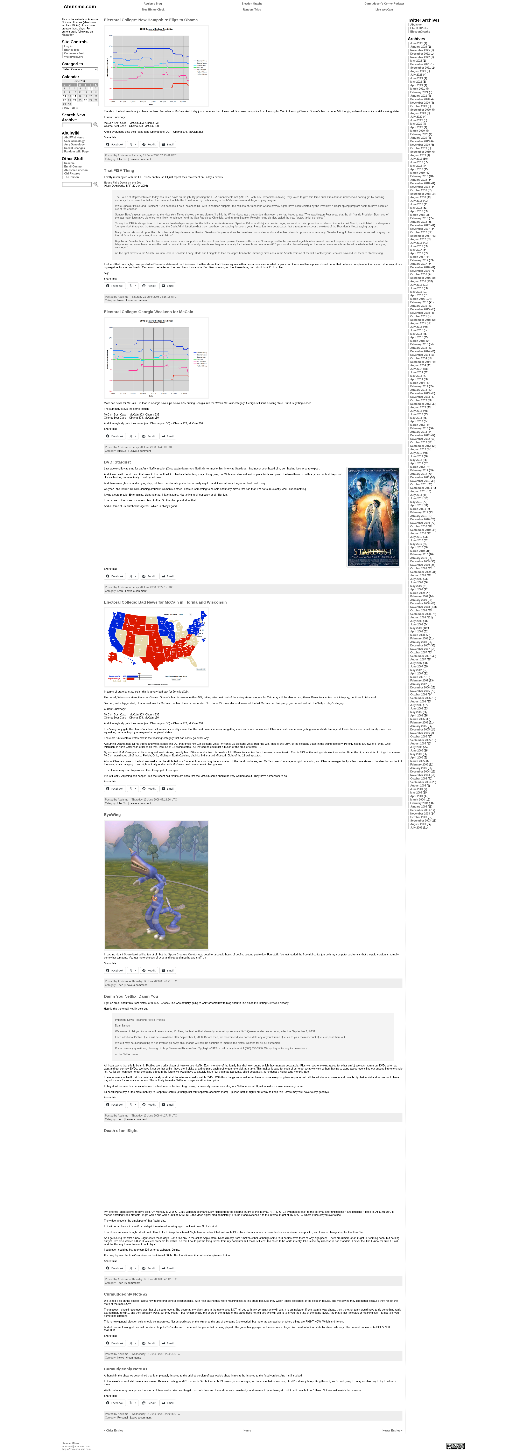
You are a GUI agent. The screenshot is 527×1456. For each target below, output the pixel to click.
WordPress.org (73, 56)
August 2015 (418, 323)
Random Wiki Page (76, 151)
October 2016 (418, 274)
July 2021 (416, 74)
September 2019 (420, 151)
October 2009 (418, 568)
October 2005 (418, 736)
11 (80, 92)
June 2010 (416, 540)
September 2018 (420, 193)
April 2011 (416, 505)
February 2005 (419, 764)
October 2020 (418, 106)
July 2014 (416, 368)
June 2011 (416, 498)
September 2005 (420, 740)
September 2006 (420, 698)
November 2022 (420, 57)
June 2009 (416, 582)
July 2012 (416, 452)
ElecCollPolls (419, 28)
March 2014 (417, 382)
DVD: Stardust (117, 462)
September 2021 (420, 67)
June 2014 (416, 372)
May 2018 (416, 207)
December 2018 (420, 183)
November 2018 (420, 186)
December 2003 (420, 810)
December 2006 (420, 687)
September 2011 (420, 487)
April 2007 (416, 673)
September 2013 (420, 403)
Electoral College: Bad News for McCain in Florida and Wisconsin (165, 602)
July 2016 (416, 284)
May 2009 (416, 586)
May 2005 (416, 754)
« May (65, 107)
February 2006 (419, 722)
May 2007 (416, 670)
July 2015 (416, 326)
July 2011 (416, 494)
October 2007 (418, 652)
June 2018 (416, 204)
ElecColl (122, 159)
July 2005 (416, 747)
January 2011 (418, 515)
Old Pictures (72, 173)
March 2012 (417, 466)
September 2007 (420, 656)
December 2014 (420, 351)
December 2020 (420, 99)
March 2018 (417, 214)
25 (80, 100)
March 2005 (417, 761)
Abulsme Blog (153, 3)
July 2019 (416, 158)
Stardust (240, 468)
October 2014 (418, 358)
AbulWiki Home (74, 137)
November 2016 (420, 270)
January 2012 (418, 473)
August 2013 (418, 407)
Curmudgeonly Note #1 (126, 1369)
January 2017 (418, 263)
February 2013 (419, 428)
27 (90, 100)
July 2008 (416, 621)
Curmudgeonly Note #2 (126, 1294)
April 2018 (416, 211)
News (120, 300)
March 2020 (417, 130)
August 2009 (418, 575)
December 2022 (420, 53)
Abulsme (416, 24)
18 (80, 96)
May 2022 (416, 60)
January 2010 (418, 557)
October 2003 (418, 817)
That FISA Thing (119, 170)
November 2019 (420, 144)
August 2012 (418, 449)
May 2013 (416, 417)
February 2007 (419, 680)
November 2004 (420, 775)
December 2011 (419, 477)
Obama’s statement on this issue (174, 264)
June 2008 (416, 624)
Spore (128, 954)
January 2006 (418, 726)
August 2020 (418, 113)
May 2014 (416, 375)
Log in (68, 46)
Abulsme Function (76, 170)
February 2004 (419, 803)
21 (95, 96)
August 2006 (418, 701)
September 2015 (420, 319)
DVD (120, 590)
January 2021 (418, 95)
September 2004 (420, 782)
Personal (122, 1417)
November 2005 (420, 733)
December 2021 (420, 64)
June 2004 (416, 789)
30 (69, 104)
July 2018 (416, 200)
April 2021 (416, 85)
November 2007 (420, 649)
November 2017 (420, 228)
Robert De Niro (130, 488)
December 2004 (420, 771)
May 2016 (416, 291)
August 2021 (418, 71)
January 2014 (418, 389)
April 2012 (416, 463)
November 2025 (420, 50)
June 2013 (416, 414)
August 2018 (418, 197)
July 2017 (416, 242)
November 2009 (420, 564)
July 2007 (416, 663)
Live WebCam (384, 9)
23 (69, 100)
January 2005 (418, 768)
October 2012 (418, 442)
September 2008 (420, 614)
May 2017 (416, 249)
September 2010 (420, 529)
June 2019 (416, 162)
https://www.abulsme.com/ (76, 1449)
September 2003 (420, 820)
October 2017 (418, 232)
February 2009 (419, 596)
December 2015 (420, 309)
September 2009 (420, 572)
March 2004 (417, 799)
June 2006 (416, 708)
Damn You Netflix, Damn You (131, 996)
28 (95, 100)
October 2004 (418, 778)
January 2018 (418, 221)
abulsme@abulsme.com (76, 1446)
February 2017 (419, 260)
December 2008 (420, 603)
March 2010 (417, 550)
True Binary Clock (153, 9)
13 (90, 92)
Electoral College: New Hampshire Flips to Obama (151, 20)
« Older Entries (113, 1430)
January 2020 (418, 137)
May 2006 (416, 712)
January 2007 (418, 684)
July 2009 (416, 579)
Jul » (75, 107)
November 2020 (420, 102)
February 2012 (419, 470)
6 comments (132, 1282)
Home (247, 1430)
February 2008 (419, 638)
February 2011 (419, 512)
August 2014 (418, 365)
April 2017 (416, 253)
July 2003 (416, 827)
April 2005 (416, 757)
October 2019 (418, 148)
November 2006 (420, 691)
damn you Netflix (192, 468)
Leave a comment (140, 159)
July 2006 (416, 705)
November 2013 (420, 396)
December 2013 (420, 393)
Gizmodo (273, 1002)
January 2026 (418, 46)
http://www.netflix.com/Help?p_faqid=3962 (190, 1048)
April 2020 (416, 127)
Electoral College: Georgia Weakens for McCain (148, 312)
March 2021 (417, 88)
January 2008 (418, 642)
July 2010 (416, 536)
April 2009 (416, 589)
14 (95, 92)
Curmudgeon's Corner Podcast (384, 3)
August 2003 (418, 824)
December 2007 (420, 645)
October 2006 (418, 694)
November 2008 (420, 607)
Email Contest (73, 166)
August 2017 (418, 239)
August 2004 (418, 785)
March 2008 (417, 635)
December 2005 (420, 729)
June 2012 (416, 456)
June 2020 (416, 120)
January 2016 (418, 305)
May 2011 (416, 501)
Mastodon (68, 34)
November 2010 (420, 522)
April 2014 (416, 379)
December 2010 (420, 519)
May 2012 (416, 459)
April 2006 (416, 715)
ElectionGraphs (420, 31)
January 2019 (418, 179)
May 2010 (416, 543)
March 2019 (417, 172)
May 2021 (416, 81)
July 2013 (416, 410)
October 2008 (418, 610)
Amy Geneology (74, 144)
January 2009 (418, 600)
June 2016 (416, 288)
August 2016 (418, 281)
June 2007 (416, 666)
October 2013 (418, 400)
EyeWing (112, 814)
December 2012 (420, 435)
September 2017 (420, 235)
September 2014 (420, 361)
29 (64, 104)
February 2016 (419, 302)
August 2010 (418, 533)
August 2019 (418, 155)
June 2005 (416, 750)
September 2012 (420, 445)
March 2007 (417, 677)
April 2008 (416, 631)
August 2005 (418, 743)
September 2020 (420, 109)
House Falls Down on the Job (122, 182)
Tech (120, 985)
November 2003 (420, 813)
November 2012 (420, 438)
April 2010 (416, 547)
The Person (71, 177)
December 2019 (420, 141)
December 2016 (420, 267)
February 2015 (419, 344)
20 (90, 96)
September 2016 (420, 277)
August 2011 (418, 491)
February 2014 (419, 386)
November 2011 (420, 480)
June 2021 (416, 78)
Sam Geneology (74, 141)
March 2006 (417, 719)
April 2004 (416, 796)
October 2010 (418, 526)
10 (74, 92)
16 (69, 96)
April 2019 (416, 169)
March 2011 (417, 508)
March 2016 (417, 298)
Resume (69, 163)
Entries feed (71, 49)
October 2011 (418, 484)
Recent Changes (74, 148)
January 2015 (418, 347)
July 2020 (416, 116)
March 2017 (417, 256)
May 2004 (416, 792)
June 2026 (416, 43)
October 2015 (418, 316)
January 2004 (418, 806)
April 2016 (416, 295)
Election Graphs (252, 3)
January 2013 (418, 431)
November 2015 (420, 312)
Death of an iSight (121, 1130)
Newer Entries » (392, 1430)
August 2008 (418, 617)
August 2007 (418, 659)
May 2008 (416, 628)
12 (85, 92)
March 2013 (417, 424)
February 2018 (419, 218)
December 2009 (420, 561)
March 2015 (417, 340)
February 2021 (419, 92)
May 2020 (416, 123)
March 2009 (417, 593)
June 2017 (416, 246)
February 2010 (419, 554)
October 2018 (418, 190)
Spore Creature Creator (182, 954)
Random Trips (252, 9)
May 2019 (416, 165)
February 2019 (419, 176)
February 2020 (419, 134)
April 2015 (416, 337)
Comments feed (74, 53)
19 (85, 96)
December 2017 (420, 225)
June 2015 (416, 330)
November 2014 (420, 354)
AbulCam (358, 1232)
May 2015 (416, 333)
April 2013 (416, 421)
